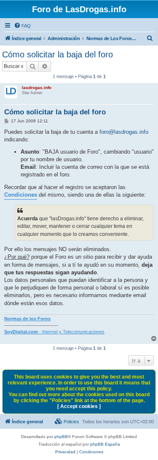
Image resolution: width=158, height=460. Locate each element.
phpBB (61, 436)
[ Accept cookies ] (79, 406)
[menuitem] (22, 26)
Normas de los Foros (27, 318)
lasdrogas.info (36, 87)
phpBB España (105, 444)
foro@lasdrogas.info (123, 132)
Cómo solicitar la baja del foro (57, 54)
